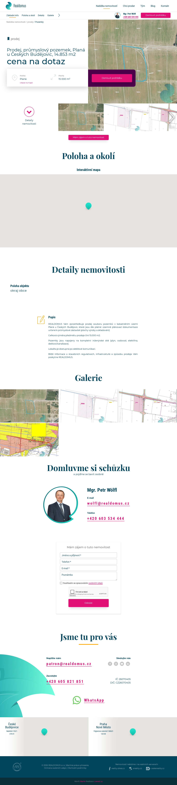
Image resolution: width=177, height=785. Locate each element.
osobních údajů (95, 583)
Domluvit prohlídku (156, 15)
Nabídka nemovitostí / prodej (19, 22)
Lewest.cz (98, 781)
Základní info (12, 15)
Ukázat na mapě (26, 83)
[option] (29, 117)
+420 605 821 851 (65, 681)
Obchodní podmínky (77, 768)
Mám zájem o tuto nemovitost (88, 137)
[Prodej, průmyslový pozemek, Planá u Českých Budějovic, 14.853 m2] (29, 405)
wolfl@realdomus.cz (108, 503)
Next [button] (172, 117)
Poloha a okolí (28, 15)
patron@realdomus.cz (69, 663)
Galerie (50, 15)
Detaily (41, 15)
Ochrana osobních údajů (55, 768)
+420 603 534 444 (130, 16)
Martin (83, 781)
